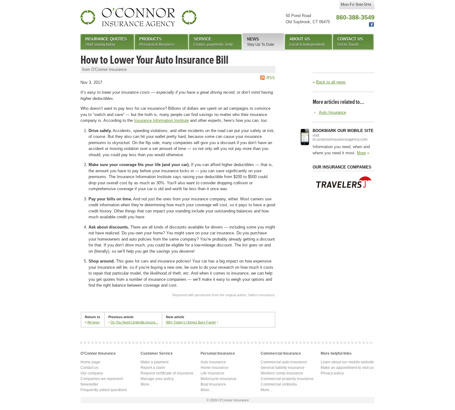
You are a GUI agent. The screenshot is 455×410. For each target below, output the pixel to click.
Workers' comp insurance (282, 373)
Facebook (371, 24)
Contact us (89, 367)
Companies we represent (101, 379)
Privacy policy (332, 373)
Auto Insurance (332, 112)
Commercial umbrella (279, 384)
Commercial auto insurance (284, 362)
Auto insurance (213, 362)
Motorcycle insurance (218, 379)
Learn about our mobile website (347, 362)
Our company (91, 373)
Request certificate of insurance (167, 373)
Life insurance (212, 373)
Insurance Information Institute (161, 120)
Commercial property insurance (287, 379)
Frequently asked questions (103, 390)
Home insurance (214, 367)
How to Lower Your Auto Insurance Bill (154, 60)
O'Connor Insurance (138, 17)
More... (146, 384)
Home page (90, 362)
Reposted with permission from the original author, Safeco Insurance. (223, 295)
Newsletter (89, 384)
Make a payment (154, 362)
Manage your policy (157, 379)
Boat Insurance (213, 384)
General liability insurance (283, 367)
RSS (270, 77)
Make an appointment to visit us (347, 367)
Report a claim (153, 367)
